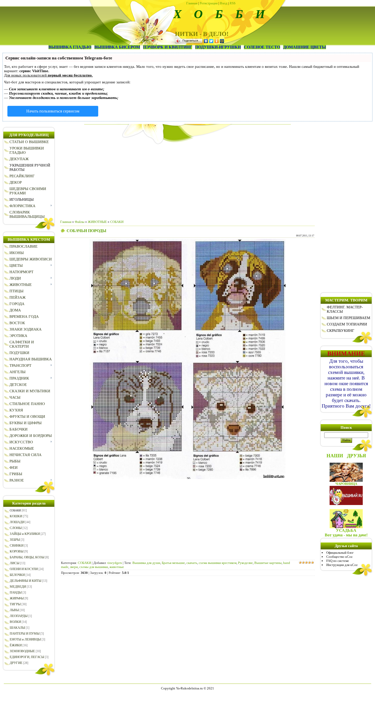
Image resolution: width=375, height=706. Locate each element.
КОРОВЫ (16, 551)
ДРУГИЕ (16, 663)
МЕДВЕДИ (18, 586)
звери (74, 567)
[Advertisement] (187, 180)
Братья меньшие (173, 563)
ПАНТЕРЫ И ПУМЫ (25, 633)
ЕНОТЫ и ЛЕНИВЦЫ (25, 639)
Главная (191, 3)
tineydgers (114, 563)
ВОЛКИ (15, 622)
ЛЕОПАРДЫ (19, 616)
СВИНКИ (16, 545)
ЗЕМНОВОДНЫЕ (22, 651)
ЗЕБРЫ (15, 539)
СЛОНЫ (16, 528)
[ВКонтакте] (206, 41)
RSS (232, 3)
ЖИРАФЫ (17, 598)
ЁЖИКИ (16, 645)
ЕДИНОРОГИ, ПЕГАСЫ (27, 657)
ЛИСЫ (14, 563)
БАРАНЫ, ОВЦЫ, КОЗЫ (27, 557)
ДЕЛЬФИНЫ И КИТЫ (25, 581)
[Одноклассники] (216, 41)
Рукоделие (245, 563)
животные (116, 567)
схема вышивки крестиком (217, 563)
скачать (191, 563)
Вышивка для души (146, 563)
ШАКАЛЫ (17, 627)
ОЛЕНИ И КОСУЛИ (24, 569)
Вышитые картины (268, 563)
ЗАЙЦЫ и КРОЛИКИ (25, 534)
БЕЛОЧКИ (17, 575)
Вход (223, 3)
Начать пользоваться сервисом (52, 111)
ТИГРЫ (15, 604)
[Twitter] (211, 41)
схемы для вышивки (93, 567)
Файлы (79, 222)
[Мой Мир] (222, 41)
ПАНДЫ (16, 592)
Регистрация (209, 3)
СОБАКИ (15, 510)
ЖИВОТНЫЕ (97, 222)
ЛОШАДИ (17, 522)
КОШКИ (16, 516)
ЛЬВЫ (14, 610)
